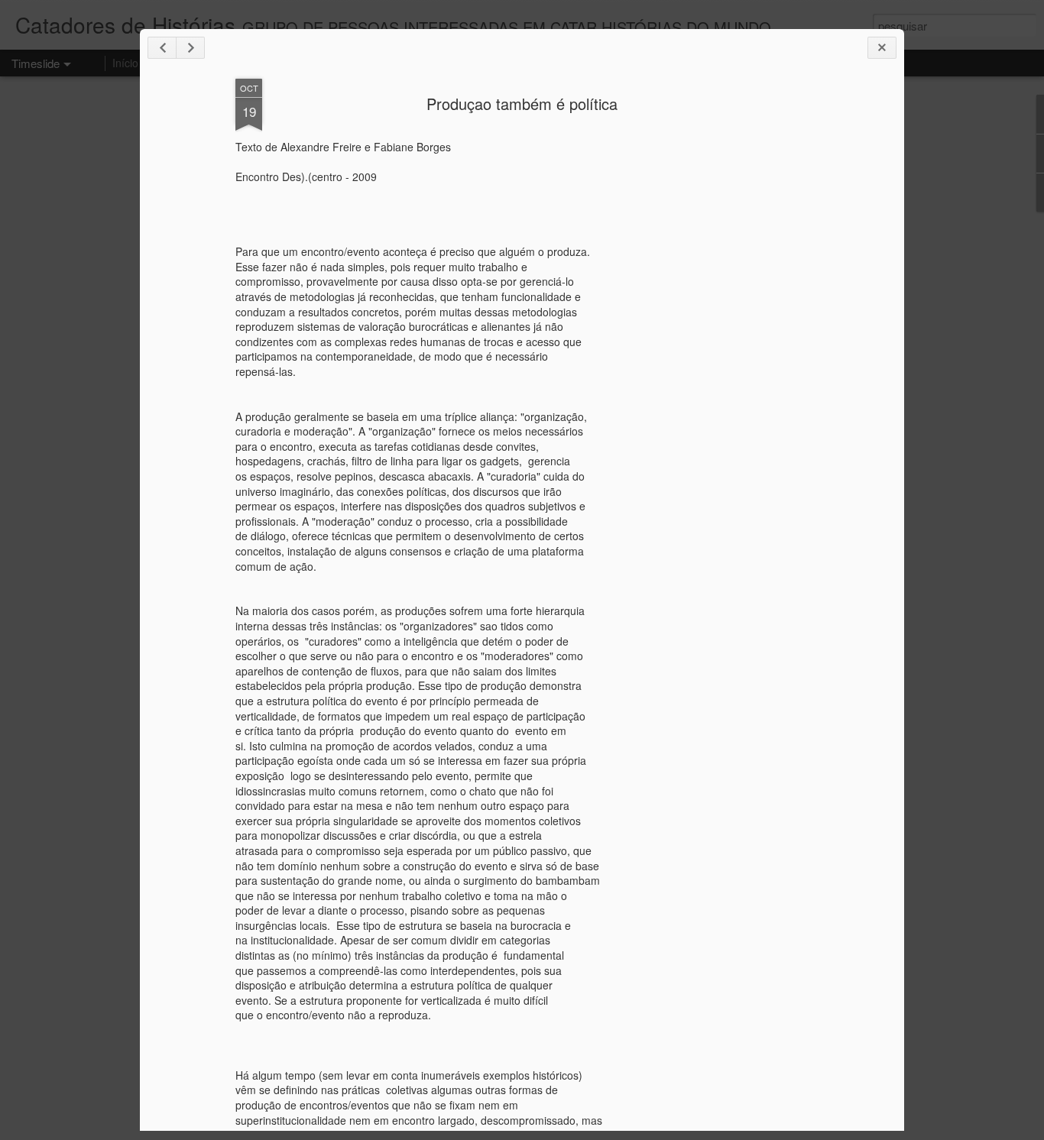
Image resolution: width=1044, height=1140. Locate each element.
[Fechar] (881, 48)
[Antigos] (190, 48)
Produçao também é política (522, 103)
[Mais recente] (162, 48)
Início (125, 62)
